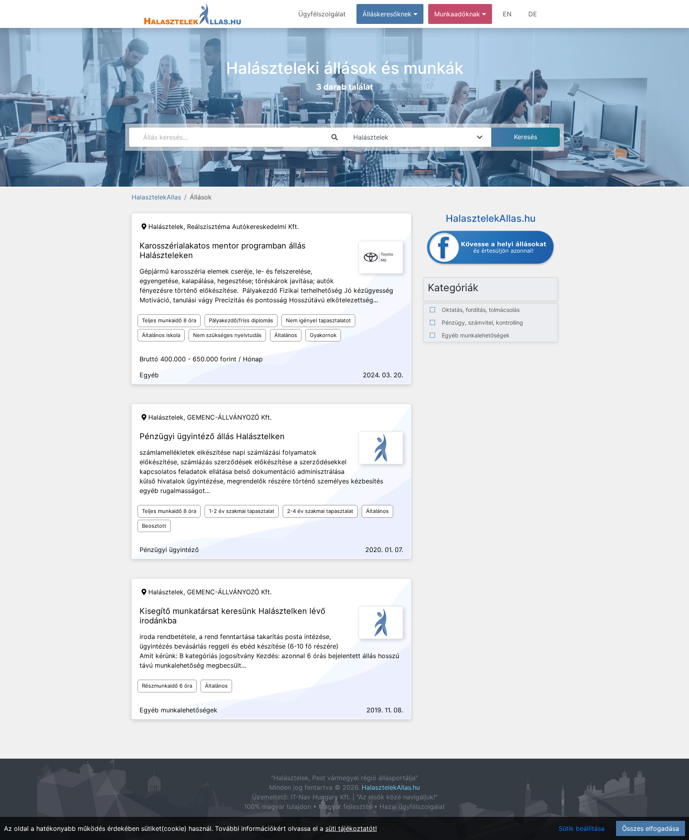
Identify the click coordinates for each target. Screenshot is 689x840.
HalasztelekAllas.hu (391, 787)
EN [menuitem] (507, 14)
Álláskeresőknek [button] (387, 14)
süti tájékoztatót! (351, 828)
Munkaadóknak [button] (458, 14)
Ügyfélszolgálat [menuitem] (322, 14)
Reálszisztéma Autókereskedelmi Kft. (243, 227)
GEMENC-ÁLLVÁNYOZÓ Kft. (229, 417)
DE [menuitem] (532, 14)
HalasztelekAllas (156, 197)
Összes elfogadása (650, 828)
